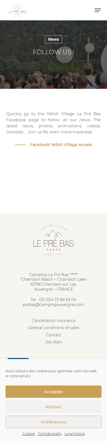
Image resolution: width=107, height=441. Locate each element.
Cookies (28, 434)
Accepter (53, 391)
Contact (53, 334)
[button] (98, 10)
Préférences (53, 422)
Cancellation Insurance (53, 320)
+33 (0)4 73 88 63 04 (57, 299)
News (53, 39)
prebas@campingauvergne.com (53, 304)
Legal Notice (74, 434)
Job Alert (53, 342)
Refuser (53, 406)
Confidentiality (50, 434)
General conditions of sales (53, 327)
